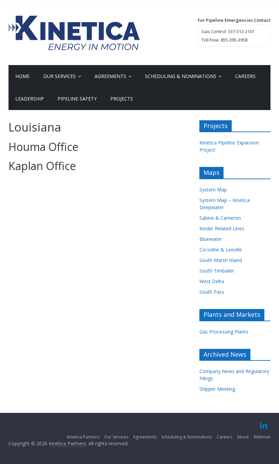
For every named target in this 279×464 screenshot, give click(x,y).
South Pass (211, 292)
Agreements (110, 76)
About (243, 437)
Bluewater (210, 239)
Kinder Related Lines (221, 228)
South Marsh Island (220, 260)
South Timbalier (216, 270)
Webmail (261, 437)
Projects (121, 98)
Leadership (29, 98)
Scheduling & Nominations (180, 76)
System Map (213, 189)
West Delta (211, 281)
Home (22, 76)
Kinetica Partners (83, 437)
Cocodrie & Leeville (220, 249)
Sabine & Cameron (220, 218)
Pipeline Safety (77, 98)
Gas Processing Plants (223, 331)
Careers (245, 76)
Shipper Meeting (217, 389)
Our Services (59, 76)
